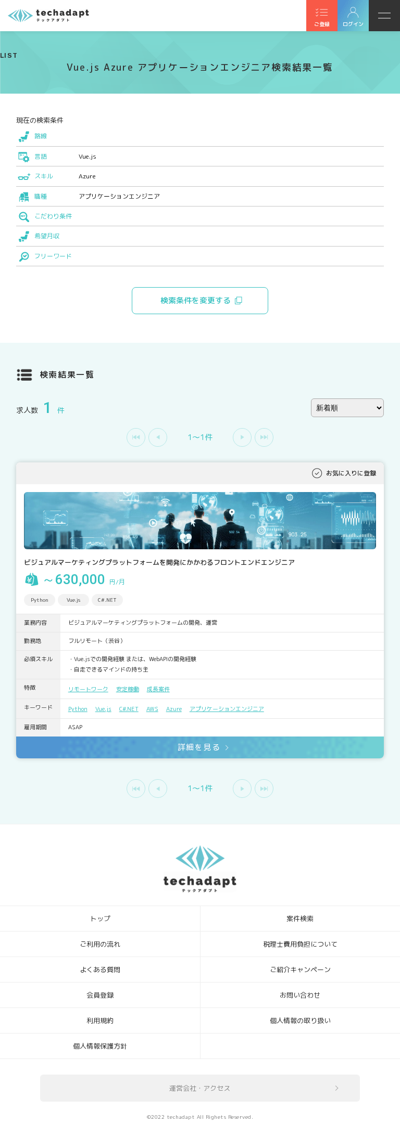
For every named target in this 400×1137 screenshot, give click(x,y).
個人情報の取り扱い (300, 1020)
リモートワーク (88, 689)
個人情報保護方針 (100, 1046)
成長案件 (158, 689)
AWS (152, 709)
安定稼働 (127, 689)
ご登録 (322, 24)
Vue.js (103, 709)
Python (78, 709)
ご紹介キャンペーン (300, 969)
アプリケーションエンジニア (227, 709)
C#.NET (129, 709)
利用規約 (100, 1020)
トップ (100, 918)
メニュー (384, 15)
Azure (174, 709)
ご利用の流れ (100, 944)
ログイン (353, 24)
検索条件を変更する (195, 300)
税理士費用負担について (300, 944)
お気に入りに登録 (351, 473)
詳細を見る (199, 747)
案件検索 (300, 918)
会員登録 (100, 995)
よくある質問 (100, 969)
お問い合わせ (300, 995)
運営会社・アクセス (199, 1088)
